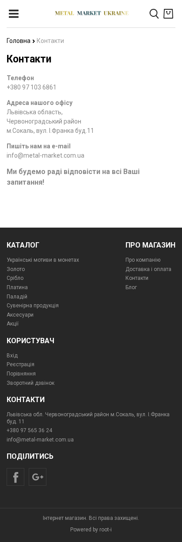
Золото (16, 269)
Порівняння (21, 374)
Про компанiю (142, 260)
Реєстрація (20, 364)
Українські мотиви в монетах (43, 260)
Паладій (17, 297)
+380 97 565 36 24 (29, 430)
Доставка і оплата (148, 269)
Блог (131, 287)
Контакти (136, 278)
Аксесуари (20, 315)
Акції (13, 324)
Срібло (15, 278)
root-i (105, 530)
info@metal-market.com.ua (40, 440)
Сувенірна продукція (33, 305)
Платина (17, 287)
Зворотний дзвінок (30, 383)
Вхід (12, 355)
